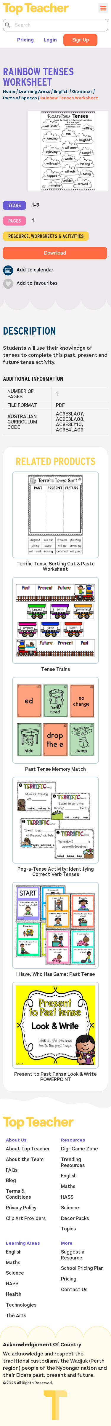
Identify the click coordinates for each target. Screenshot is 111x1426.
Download (55, 253)
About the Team (25, 1159)
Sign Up (80, 40)
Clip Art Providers (26, 1218)
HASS (67, 1197)
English (61, 91)
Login (50, 40)
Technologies (21, 1305)
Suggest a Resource (72, 1255)
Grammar (82, 91)
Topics (68, 1229)
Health (13, 1294)
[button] (28, 270)
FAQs (11, 1170)
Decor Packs (75, 1218)
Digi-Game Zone (79, 1149)
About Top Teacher (28, 1149)
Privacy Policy (21, 1208)
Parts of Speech (20, 98)
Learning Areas (34, 91)
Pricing (25, 40)
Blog (11, 1180)
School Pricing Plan (82, 1268)
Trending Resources (73, 1162)
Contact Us (74, 1289)
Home (9, 91)
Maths (68, 1186)
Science (70, 1208)
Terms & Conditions (18, 1194)
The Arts (16, 1316)
